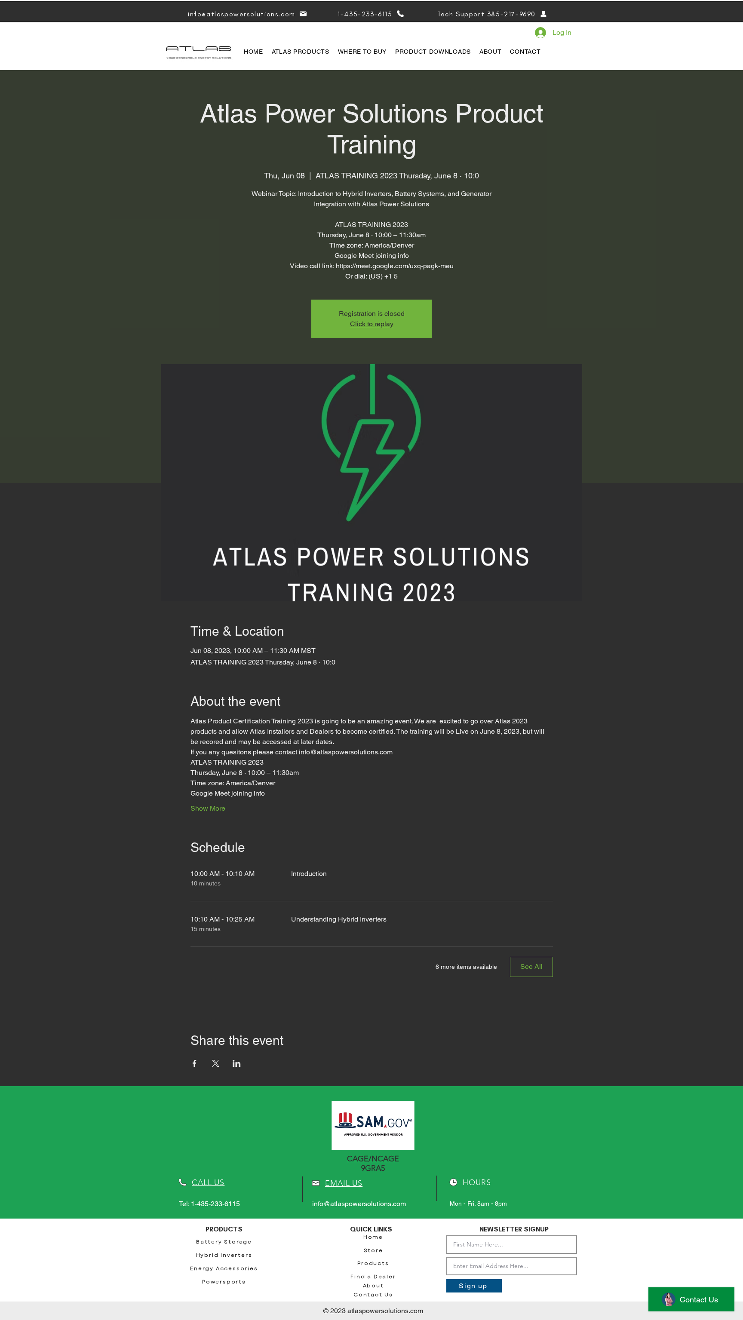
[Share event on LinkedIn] (237, 1063)
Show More (207, 808)
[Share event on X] (216, 1063)
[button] (300, 51)
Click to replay (371, 324)
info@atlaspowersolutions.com (359, 1204)
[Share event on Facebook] (194, 1063)
